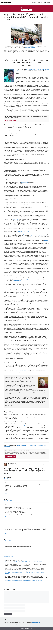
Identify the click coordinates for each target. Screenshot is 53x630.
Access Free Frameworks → (11, 120)
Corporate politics (13, 87)
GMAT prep (15, 219)
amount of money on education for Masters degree (27, 234)
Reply (6, 493)
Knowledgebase (47, 2)
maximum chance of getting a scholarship (38, 235)
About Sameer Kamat (12, 463)
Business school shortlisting (23, 231)
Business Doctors (32, 464)
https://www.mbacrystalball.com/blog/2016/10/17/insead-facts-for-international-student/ (23, 580)
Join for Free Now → (10, 456)
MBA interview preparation (9, 334)
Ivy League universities (30, 47)
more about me (40, 464)
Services (33, 2)
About (39, 2)
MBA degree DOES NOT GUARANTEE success (30, 425)
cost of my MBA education (20, 370)
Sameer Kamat (7, 555)
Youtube (12, 465)
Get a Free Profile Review (26, 9)
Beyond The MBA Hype (25, 464)
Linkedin (9, 465)
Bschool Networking (17, 280)
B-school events (24, 182)
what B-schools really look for (27, 269)
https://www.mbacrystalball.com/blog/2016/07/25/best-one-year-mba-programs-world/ (23, 561)
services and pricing (36, 622)
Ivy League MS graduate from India (30, 46)
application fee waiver (30, 279)
